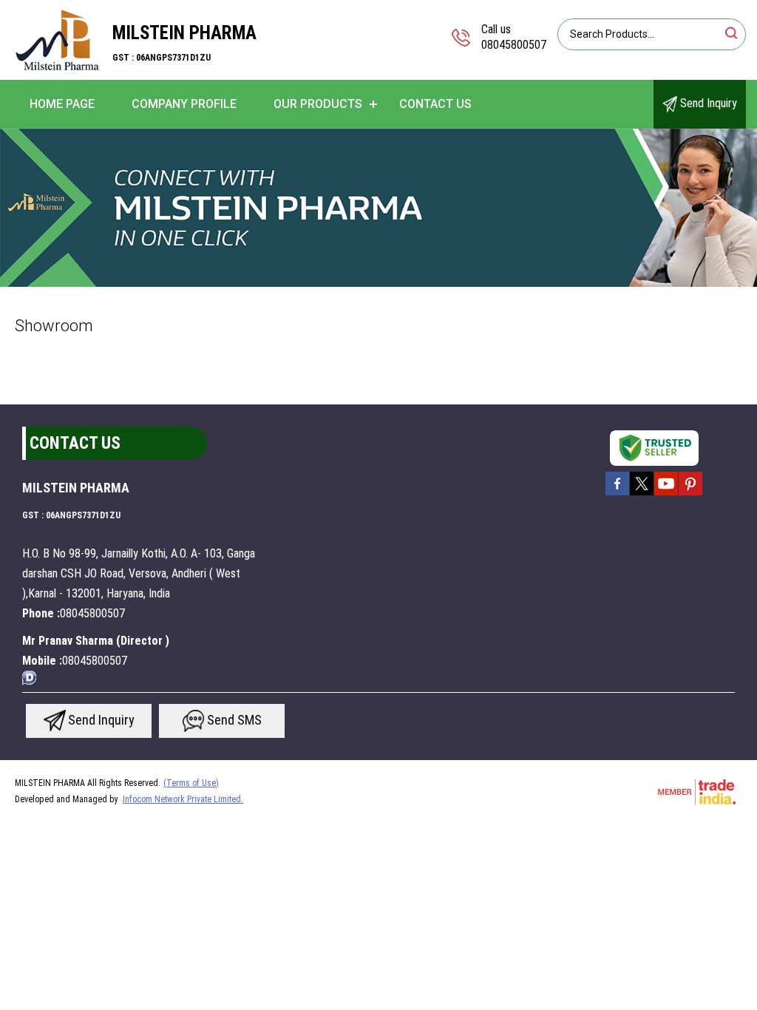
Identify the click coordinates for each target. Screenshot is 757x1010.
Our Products (318, 104)
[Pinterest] (690, 494)
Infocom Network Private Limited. (183, 799)
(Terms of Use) (191, 783)
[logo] (56, 70)
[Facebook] (617, 494)
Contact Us (435, 104)
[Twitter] (642, 494)
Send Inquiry (707, 103)
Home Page (62, 104)
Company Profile (184, 104)
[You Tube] (666, 494)
